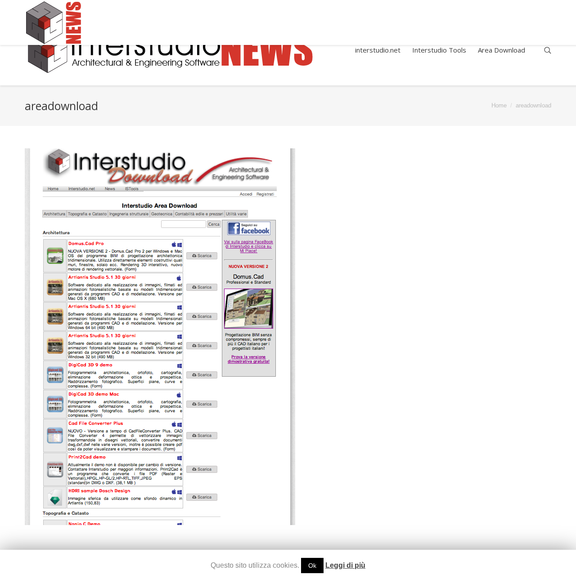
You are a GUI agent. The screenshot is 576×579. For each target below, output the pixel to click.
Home (499, 105)
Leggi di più (345, 565)
